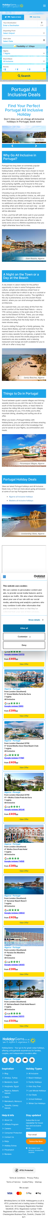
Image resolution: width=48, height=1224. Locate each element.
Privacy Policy (33, 1178)
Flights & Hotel (15, 17)
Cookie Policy (27, 1182)
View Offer (24, 664)
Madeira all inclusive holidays (21, 500)
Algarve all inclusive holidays (21, 497)
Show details (34, 620)
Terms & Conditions (17, 1178)
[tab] (13, 17)
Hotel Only (36, 17)
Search (25, 75)
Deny (24, 645)
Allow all (24, 628)
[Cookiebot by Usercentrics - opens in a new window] (34, 576)
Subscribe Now (36, 1141)
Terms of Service (13, 1182)
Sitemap (38, 1182)
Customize (22, 636)
